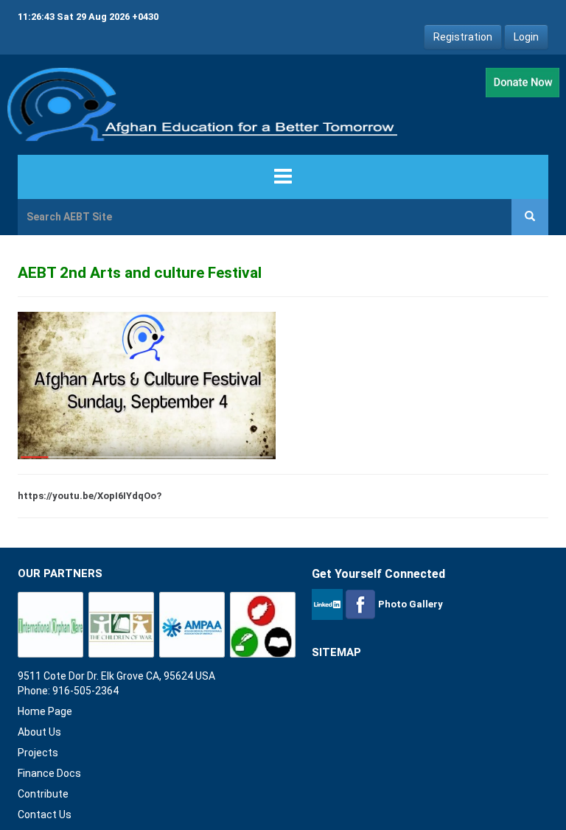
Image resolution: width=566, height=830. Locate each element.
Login (526, 37)
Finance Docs (49, 773)
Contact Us (44, 814)
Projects (38, 752)
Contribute (43, 794)
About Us (39, 732)
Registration (462, 37)
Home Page (45, 711)
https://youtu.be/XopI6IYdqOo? (89, 495)
